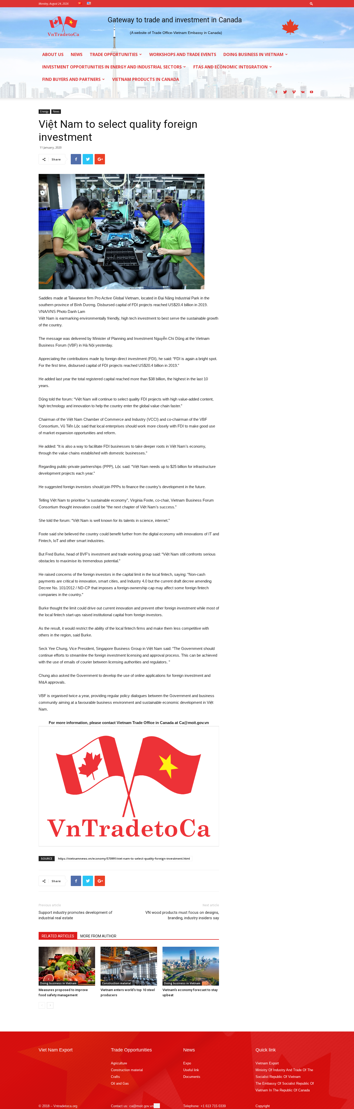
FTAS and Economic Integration (230, 67)
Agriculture (119, 1063)
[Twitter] (285, 92)
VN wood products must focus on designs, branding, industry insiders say (182, 915)
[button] (311, 3)
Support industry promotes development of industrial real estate (75, 915)
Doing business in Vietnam (253, 54)
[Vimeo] (294, 92)
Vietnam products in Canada (145, 79)
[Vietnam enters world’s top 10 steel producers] (129, 966)
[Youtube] (311, 92)
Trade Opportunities (114, 54)
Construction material (116, 983)
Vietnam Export (267, 1063)
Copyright (263, 1106)
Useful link (191, 1070)
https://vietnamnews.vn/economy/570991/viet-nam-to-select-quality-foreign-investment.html (124, 858)
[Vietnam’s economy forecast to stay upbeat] (190, 966)
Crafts (115, 1077)
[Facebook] (276, 92)
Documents (191, 1077)
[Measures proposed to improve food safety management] (67, 966)
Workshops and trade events (182, 54)
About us (52, 54)
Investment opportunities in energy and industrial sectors (112, 67)
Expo (187, 1063)
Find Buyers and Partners (71, 79)
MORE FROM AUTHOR (98, 936)
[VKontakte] (303, 92)
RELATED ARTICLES (58, 936)
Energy (44, 111)
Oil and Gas (120, 1083)
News (76, 54)
